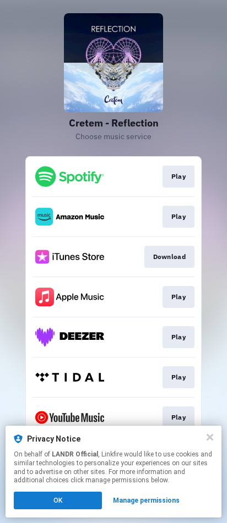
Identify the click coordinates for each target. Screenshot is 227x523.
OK (57, 500)
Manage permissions (146, 500)
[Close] (210, 437)
